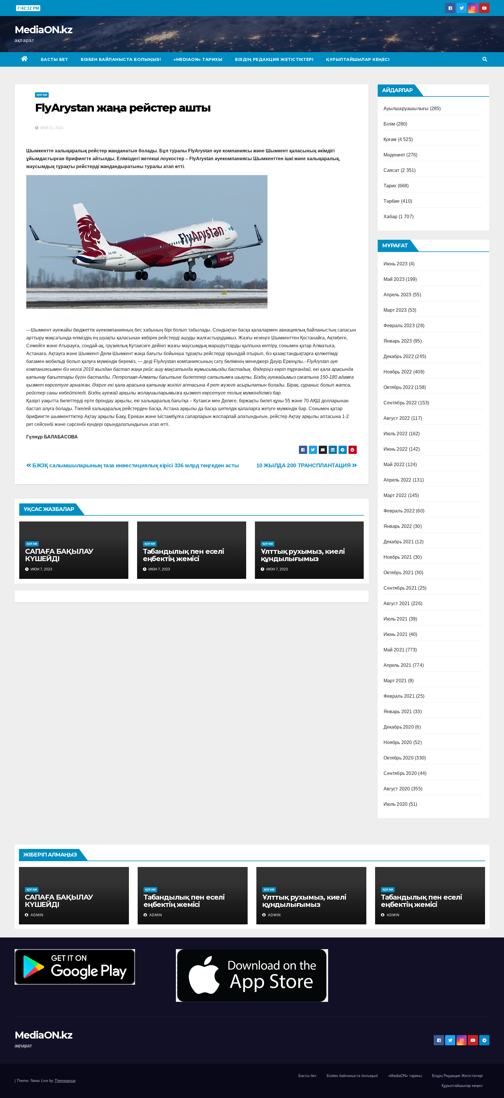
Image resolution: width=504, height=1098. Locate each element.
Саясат (392, 170)
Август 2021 (397, 603)
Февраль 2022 (399, 510)
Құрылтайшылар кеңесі (357, 59)
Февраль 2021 (399, 696)
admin (36, 915)
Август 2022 (397, 418)
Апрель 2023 (398, 294)
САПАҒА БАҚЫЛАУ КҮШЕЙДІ (59, 555)
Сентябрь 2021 (400, 588)
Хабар (391, 216)
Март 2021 (395, 680)
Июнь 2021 (396, 634)
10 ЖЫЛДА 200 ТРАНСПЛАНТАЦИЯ (304, 465)
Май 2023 (394, 279)
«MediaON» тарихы (198, 59)
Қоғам (42, 94)
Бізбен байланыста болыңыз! (121, 59)
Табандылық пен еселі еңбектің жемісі (183, 555)
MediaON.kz (43, 30)
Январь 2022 (398, 526)
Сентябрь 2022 (400, 402)
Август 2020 (397, 788)
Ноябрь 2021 (398, 557)
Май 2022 (394, 464)
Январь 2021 (398, 711)
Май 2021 (394, 649)
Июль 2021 (396, 618)
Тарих (390, 185)
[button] (484, 59)
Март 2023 (395, 310)
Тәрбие (392, 201)
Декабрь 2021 (399, 541)
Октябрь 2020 (399, 757)
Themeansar (65, 1080)
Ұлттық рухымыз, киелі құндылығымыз (303, 555)
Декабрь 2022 (399, 356)
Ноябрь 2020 (398, 742)
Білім (389, 123)
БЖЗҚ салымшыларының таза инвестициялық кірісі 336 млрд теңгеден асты (135, 465)
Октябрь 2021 (399, 572)
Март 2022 (395, 495)
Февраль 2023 (399, 325)
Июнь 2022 (396, 449)
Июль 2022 (396, 433)
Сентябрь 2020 (400, 773)
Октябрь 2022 (399, 387)
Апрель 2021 (398, 665)
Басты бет (54, 59)
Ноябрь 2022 (398, 371)
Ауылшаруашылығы (406, 108)
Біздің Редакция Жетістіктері (274, 59)
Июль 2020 (396, 804)
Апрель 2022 (398, 479)
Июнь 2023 (396, 263)
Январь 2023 (398, 341)
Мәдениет (394, 154)
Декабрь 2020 (399, 727)
